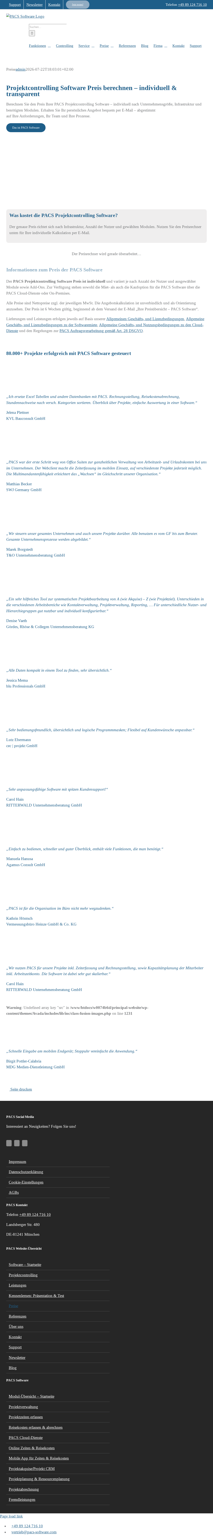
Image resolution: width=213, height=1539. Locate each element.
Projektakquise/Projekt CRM (32, 1468)
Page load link (11, 1516)
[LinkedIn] (17, 1143)
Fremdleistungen (22, 1499)
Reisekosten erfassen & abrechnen (36, 1427)
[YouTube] (9, 1143)
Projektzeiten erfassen (26, 1417)
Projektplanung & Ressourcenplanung (39, 1479)
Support (15, 1347)
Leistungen (17, 1285)
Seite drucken (20, 1089)
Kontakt (15, 1337)
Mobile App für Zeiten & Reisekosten (39, 1458)
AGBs (14, 1192)
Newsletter (17, 1357)
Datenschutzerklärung (26, 1172)
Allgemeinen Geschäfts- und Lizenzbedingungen (145, 319)
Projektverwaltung (23, 1407)
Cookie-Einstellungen (26, 1182)
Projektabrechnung (24, 1489)
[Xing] (24, 1143)
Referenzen (17, 1316)
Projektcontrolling (23, 1275)
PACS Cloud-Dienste (26, 1437)
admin (21, 69)
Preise (13, 1306)
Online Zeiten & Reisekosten (32, 1448)
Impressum (17, 1161)
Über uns (16, 1326)
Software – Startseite (25, 1264)
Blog (13, 1368)
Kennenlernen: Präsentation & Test (36, 1295)
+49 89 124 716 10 (192, 5)
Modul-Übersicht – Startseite (31, 1396)
